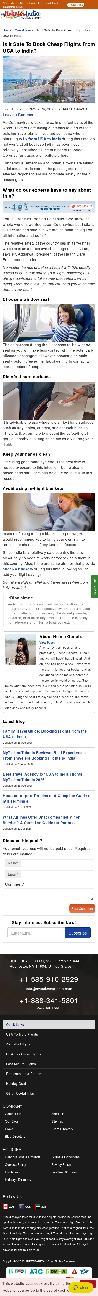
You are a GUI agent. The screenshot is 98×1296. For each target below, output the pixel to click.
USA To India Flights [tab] (22, 1034)
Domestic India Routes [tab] (23, 1073)
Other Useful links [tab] (20, 1093)
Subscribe (78, 933)
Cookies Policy (15, 1164)
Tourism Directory (64, 1172)
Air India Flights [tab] (18, 1044)
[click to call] (49, 23)
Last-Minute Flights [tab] (21, 1064)
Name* (13, 863)
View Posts (47, 642)
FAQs (9, 1128)
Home (7, 30)
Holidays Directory (18, 1179)
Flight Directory (62, 1128)
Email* (13, 874)
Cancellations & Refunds (22, 1157)
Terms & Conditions (65, 1157)
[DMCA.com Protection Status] (57, 1271)
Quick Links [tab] (15, 1024)
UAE (44, 1206)
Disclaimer (12, 1172)
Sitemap (57, 1121)
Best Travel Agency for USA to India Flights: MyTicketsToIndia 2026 (43, 776)
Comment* (14, 884)
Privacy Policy (61, 1164)
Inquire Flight (94, 586)
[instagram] (28, 673)
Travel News (24, 30)
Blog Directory (15, 1136)
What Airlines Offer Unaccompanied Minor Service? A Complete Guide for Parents (41, 819)
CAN (12, 1206)
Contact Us (13, 1113)
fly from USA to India (42, 138)
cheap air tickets (18, 568)
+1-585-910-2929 (49, 979)
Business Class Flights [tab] (23, 1054)
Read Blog (76, 5)
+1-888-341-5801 (49, 1000)
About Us (57, 1113)
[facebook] (13, 673)
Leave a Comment (19, 114)
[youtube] (54, 1196)
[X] (35, 1196)
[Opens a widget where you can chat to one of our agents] (80, 1288)
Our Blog (11, 1121)
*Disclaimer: (21, 598)
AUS (28, 1206)
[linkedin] (21, 673)
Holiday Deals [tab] (17, 1083)
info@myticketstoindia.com (49, 988)
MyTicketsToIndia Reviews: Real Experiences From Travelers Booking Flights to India (44, 755)
